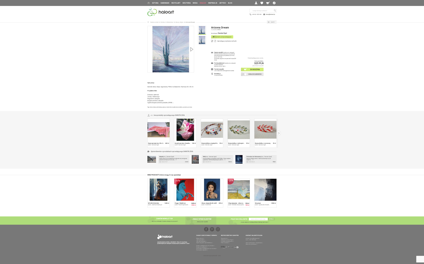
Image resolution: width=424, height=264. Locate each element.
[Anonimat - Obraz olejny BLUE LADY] (212, 190)
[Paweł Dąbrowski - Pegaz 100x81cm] (185, 190)
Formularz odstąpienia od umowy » (206, 248)
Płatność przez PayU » (227, 240)
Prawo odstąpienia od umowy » (205, 245)
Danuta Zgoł (180, 115)
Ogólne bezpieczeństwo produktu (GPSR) (159, 102)
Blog (230, 3)
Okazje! (203, 3)
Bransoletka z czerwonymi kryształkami (267, 143)
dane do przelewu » (251, 244)
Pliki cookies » (225, 242)
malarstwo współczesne (172, 107)
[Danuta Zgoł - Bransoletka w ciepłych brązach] (212, 130)
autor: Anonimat (206, 205)
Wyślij (271, 219)
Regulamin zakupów (153, 98)
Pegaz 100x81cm (180, 203)
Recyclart (175, 3)
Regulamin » (224, 238)
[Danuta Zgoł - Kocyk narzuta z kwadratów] (185, 130)
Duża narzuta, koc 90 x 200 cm (157, 143)
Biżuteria (187, 3)
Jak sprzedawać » (201, 241)
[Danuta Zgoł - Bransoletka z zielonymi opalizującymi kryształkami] (239, 130)
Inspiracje (212, 3)
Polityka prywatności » (227, 241)
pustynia (185, 107)
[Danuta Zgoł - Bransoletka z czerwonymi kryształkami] (265, 130)
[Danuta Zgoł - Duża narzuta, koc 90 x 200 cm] (159, 130)
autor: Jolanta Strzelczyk (155, 205)
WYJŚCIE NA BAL (153, 203)
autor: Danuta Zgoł (153, 145)
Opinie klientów (156, 151)
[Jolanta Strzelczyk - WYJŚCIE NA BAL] (159, 190)
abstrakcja (159, 107)
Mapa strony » (200, 238)
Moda (195, 3)
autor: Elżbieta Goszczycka (236, 205)
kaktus (181, 107)
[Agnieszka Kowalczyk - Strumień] (265, 190)
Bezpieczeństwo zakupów (155, 100)
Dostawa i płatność (153, 94)
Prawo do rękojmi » (201, 247)
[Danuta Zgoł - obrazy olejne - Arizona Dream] (171, 49)
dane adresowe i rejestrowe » (254, 243)
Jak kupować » (200, 240)
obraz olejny (153, 107)
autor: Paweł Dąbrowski (181, 205)
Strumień (258, 203)
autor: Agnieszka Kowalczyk (263, 205)
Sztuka (155, 3)
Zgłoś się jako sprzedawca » (204, 242)
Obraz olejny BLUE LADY (209, 203)
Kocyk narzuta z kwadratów (183, 143)
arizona (190, 107)
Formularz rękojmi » (202, 250)
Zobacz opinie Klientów (202, 219)
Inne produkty (158, 115)
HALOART (165, 237)
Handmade (165, 3)
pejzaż (164, 107)
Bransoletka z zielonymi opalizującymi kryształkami (244, 143)
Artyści (222, 3)
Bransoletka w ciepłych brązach (211, 143)
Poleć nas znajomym (239, 219)
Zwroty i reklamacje (153, 96)
